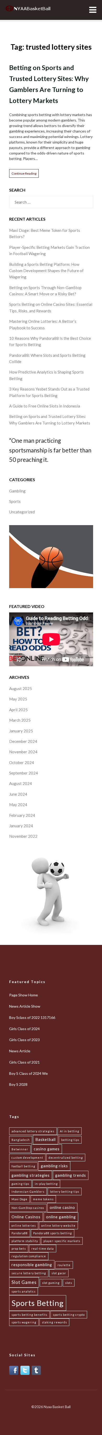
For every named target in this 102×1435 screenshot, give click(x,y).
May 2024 (18, 804)
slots (68, 1282)
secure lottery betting (29, 1273)
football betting (23, 1166)
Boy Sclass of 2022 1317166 (32, 1017)
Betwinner (20, 1149)
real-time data (42, 1248)
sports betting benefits (29, 1314)
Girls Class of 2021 (24, 1062)
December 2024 (23, 741)
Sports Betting (38, 1302)
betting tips (70, 1139)
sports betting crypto (69, 1314)
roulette (64, 1265)
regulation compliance (29, 1256)
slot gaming (51, 1282)
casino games (47, 1149)
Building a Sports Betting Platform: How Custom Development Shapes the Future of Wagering (46, 270)
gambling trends (70, 1175)
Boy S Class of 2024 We (28, 1073)
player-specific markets (61, 1241)
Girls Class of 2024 (24, 1028)
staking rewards (54, 1322)
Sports (15, 501)
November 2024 (23, 751)
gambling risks (54, 1166)
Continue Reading (24, 173)
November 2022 (23, 836)
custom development (27, 1157)
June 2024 (18, 794)
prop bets (19, 1248)
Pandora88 (20, 1233)
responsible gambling (32, 1264)
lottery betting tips (64, 1191)
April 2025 (18, 709)
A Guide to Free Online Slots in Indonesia (44, 406)
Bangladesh (21, 1139)
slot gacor (59, 1273)
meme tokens (43, 1199)
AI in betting (69, 1131)
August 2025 (20, 688)
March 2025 (20, 720)
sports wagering (24, 1322)
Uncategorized (22, 511)
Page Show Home (23, 995)
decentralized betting (66, 1157)
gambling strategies (31, 1175)
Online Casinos (26, 1217)
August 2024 (20, 783)
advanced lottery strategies (33, 1131)
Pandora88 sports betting (52, 1233)
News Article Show (24, 1006)
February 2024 (22, 815)
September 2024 (23, 773)
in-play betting (46, 1183)
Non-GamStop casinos (28, 1207)
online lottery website (58, 1225)
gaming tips (20, 1183)
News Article (19, 1051)
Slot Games (24, 1282)
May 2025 (18, 699)
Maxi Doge (19, 1199)
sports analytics (24, 1291)
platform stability (25, 1241)
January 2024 (21, 825)
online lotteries (24, 1225)
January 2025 (21, 730)
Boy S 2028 (18, 1084)
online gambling (61, 1217)
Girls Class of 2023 (24, 1039)
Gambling (17, 491)
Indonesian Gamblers (28, 1191)
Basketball (45, 1139)
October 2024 (21, 762)
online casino (62, 1207)
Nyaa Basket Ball (57, 1406)
